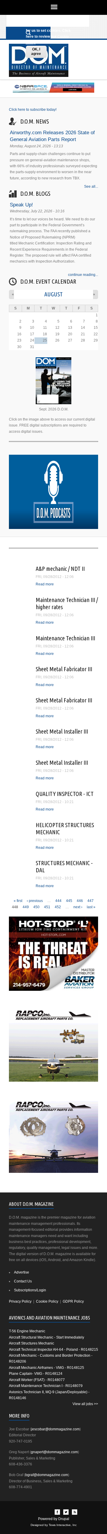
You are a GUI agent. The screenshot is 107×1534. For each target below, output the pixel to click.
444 (58, 901)
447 (90, 901)
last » (91, 907)
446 (80, 901)
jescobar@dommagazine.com (55, 1429)
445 (69, 901)
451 (47, 907)
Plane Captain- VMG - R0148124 (35, 1374)
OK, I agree (36, 51)
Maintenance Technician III (65, 638)
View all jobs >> (85, 1404)
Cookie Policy (47, 1301)
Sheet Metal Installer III (62, 731)
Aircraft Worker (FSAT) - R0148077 (37, 1380)
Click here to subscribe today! (32, 110)
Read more (45, 584)
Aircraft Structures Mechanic (31, 1343)
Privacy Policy (20, 1301)
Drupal (63, 1519)
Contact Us (23, 1281)
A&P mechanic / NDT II (60, 568)
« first (18, 901)
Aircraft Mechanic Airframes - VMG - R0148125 (46, 1368)
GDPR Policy (73, 1301)
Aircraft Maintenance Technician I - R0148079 (46, 1386)
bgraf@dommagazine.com (46, 1475)
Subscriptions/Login (30, 1290)
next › (77, 907)
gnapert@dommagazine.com (54, 1452)
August (53, 294)
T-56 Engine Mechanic (27, 1331)
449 (26, 907)
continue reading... (83, 275)
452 (58, 907)
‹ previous (35, 901)
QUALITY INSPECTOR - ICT (65, 793)
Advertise (21, 1272)
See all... (91, 186)
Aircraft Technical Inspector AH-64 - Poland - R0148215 (53, 1349)
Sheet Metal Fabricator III (64, 669)
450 (36, 907)
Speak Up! (21, 205)
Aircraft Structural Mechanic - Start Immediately (46, 1337)
